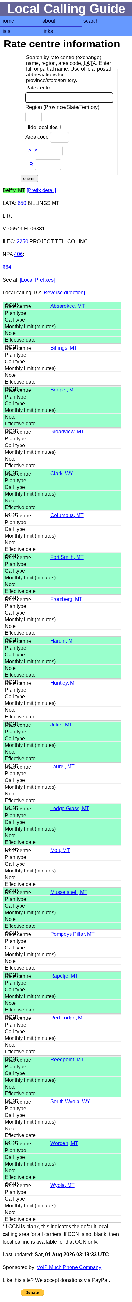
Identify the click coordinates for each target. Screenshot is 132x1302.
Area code (37, 137)
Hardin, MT (63, 641)
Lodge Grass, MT (69, 808)
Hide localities (42, 127)
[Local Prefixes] (37, 280)
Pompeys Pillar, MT (72, 934)
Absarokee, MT (67, 306)
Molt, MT (60, 850)
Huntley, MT (64, 683)
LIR (29, 164)
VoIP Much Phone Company (69, 1267)
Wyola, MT (62, 1185)
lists (5, 31)
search (91, 21)
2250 (22, 241)
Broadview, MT (67, 431)
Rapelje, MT (64, 976)
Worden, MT (64, 1143)
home (7, 21)
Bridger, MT (63, 389)
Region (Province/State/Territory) (62, 107)
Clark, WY (61, 473)
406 (18, 254)
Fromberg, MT (66, 599)
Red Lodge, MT (68, 1017)
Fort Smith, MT (67, 557)
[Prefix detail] (41, 190)
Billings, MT (63, 348)
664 (7, 267)
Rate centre (38, 87)
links (47, 31)
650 (22, 203)
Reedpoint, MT (67, 1059)
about (48, 21)
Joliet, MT (61, 724)
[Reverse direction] (63, 292)
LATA (31, 150)
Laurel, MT (62, 766)
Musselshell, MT (68, 892)
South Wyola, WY (70, 1101)
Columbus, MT (67, 515)
